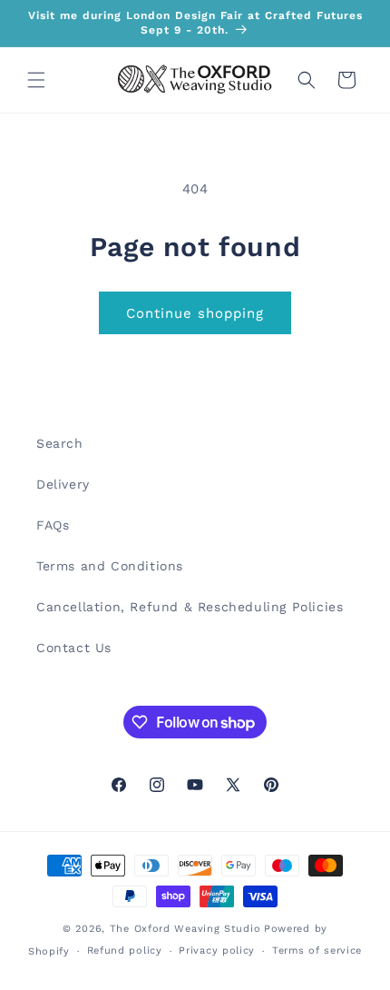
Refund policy (124, 950)
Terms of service (317, 950)
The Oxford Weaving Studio (185, 929)
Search (59, 443)
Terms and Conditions (109, 566)
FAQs (52, 525)
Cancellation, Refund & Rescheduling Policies (189, 606)
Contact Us (74, 647)
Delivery (63, 484)
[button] (36, 80)
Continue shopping (195, 313)
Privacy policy (217, 950)
